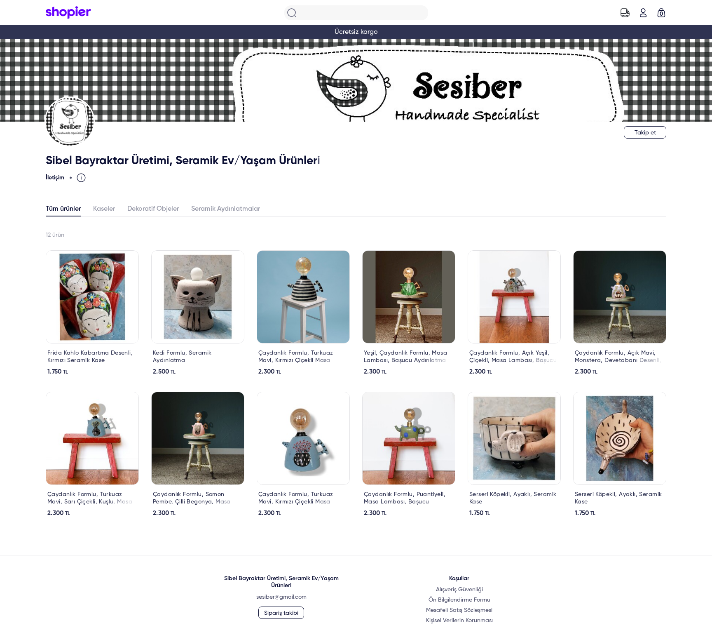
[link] (92, 313)
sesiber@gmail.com (281, 597)
